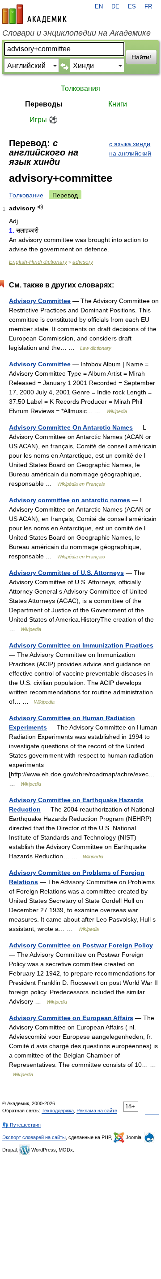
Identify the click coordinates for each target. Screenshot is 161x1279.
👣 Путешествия (21, 1124)
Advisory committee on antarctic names (69, 500)
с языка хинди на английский (130, 148)
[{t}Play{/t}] (40, 207)
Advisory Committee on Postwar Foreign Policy (81, 945)
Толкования (80, 88)
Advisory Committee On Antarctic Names (71, 427)
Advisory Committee (40, 300)
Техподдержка (58, 1110)
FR (148, 7)
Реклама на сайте (96, 1110)
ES (132, 7)
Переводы (44, 104)
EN (99, 7)
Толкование (26, 195)
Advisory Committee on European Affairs (71, 1017)
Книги (117, 104)
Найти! (141, 57)
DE (115, 7)
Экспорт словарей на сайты (34, 1137)
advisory (82, 262)
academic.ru (34, 14)
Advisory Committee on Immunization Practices (81, 645)
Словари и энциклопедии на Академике (76, 33)
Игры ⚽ (44, 119)
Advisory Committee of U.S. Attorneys (66, 572)
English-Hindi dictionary (38, 262)
